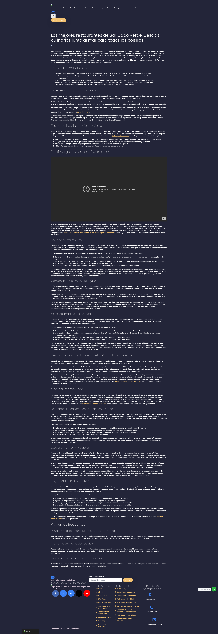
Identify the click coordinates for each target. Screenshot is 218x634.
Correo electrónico (97, 576)
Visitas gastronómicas (120, 136)
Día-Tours (63, 8)
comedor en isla (83, 112)
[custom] (63, 593)
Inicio (54, 8)
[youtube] (86, 593)
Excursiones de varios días (79, 8)
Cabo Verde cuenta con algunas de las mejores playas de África (89, 233)
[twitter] (79, 593)
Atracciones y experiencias (100, 8)
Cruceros (138, 8)
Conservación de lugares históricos (127, 381)
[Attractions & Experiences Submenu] (111, 8)
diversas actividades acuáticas (94, 403)
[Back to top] (213, 629)
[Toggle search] (53, 16)
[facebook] (55, 593)
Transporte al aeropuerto (122, 8)
